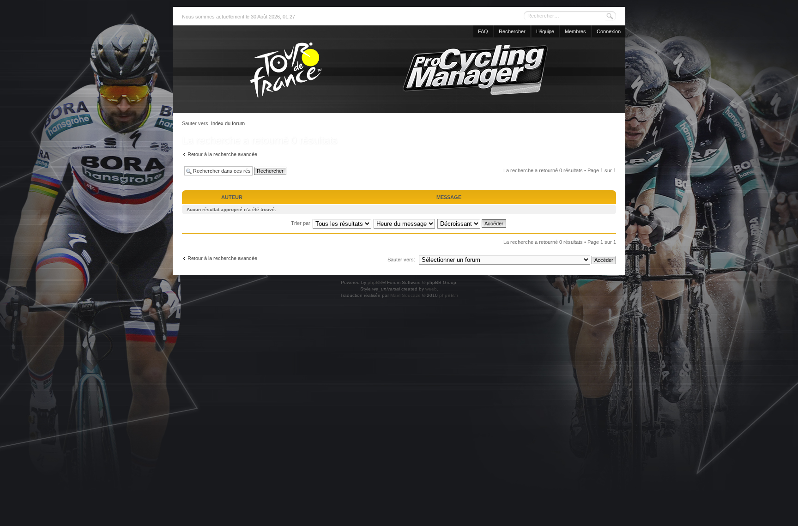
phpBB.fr (448, 295)
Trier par (300, 223)
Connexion (609, 31)
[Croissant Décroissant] (472, 223)
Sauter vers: (401, 259)
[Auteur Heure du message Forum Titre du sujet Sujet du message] (405, 223)
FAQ (483, 31)
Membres (575, 31)
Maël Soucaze (405, 295)
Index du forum (228, 123)
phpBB (375, 282)
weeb (431, 288)
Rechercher (512, 31)
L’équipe (545, 31)
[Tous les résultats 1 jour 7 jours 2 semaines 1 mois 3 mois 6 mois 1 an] (341, 223)
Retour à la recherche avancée (222, 154)
